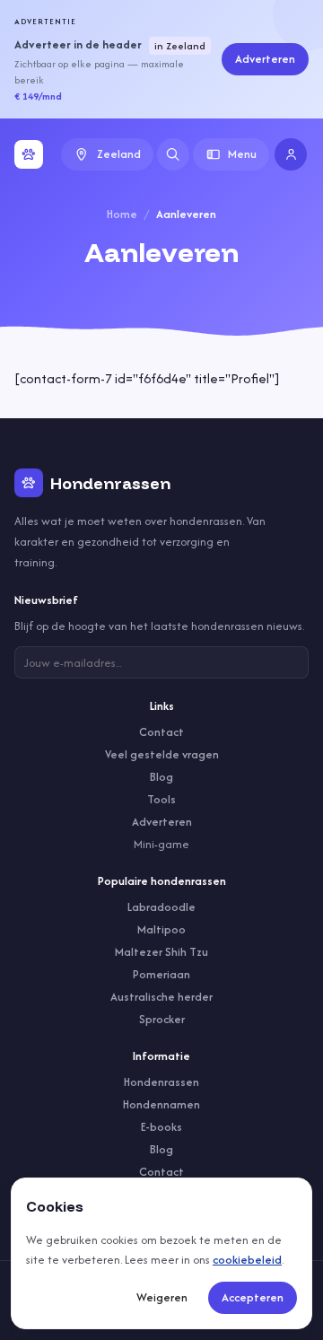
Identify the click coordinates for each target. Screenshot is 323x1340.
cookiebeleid (247, 1259)
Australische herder (161, 996)
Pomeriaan (161, 974)
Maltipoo (161, 929)
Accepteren (253, 1297)
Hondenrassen (161, 1081)
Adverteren (265, 58)
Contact (161, 731)
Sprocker (162, 1019)
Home (122, 214)
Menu (242, 153)
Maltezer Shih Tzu (161, 951)
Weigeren (162, 1297)
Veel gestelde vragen (162, 754)
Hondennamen (161, 1104)
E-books (161, 1126)
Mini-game (161, 844)
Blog (161, 776)
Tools (161, 799)
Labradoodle (161, 906)
